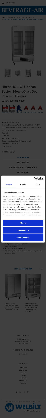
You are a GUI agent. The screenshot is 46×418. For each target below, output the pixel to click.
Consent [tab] (8, 185)
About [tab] (37, 185)
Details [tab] (23, 185)
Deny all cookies (23, 237)
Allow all (23, 223)
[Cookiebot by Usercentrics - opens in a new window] (33, 178)
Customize (22, 230)
